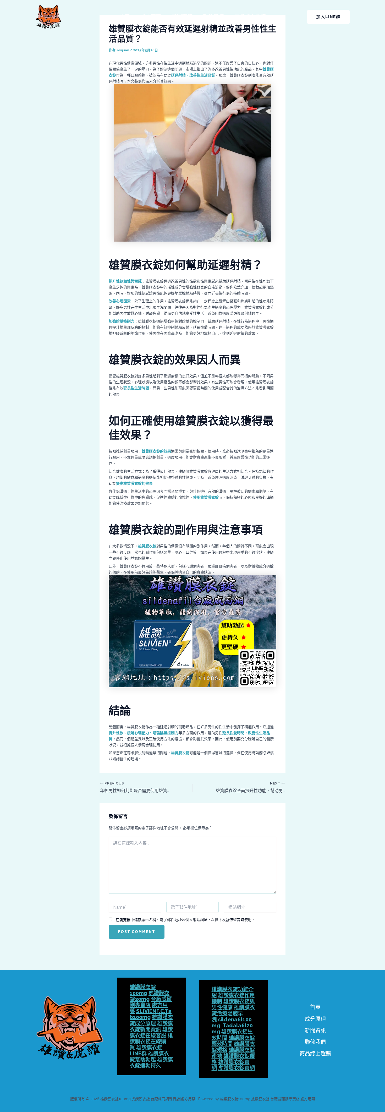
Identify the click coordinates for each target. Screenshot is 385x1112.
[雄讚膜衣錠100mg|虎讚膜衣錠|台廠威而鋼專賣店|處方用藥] (48, 16)
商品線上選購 (250, 17)
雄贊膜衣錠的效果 (156, 451)
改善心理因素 (120, 301)
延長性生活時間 (136, 388)
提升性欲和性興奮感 (125, 281)
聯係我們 (213, 17)
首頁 (124, 17)
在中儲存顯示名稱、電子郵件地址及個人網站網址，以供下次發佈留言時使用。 (185, 920)
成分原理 (150, 17)
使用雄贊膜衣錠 (206, 497)
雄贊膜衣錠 (147, 546)
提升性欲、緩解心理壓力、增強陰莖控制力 (143, 733)
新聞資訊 (182, 17)
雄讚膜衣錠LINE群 (146, 1050)
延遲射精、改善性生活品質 (193, 75)
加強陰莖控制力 (121, 321)
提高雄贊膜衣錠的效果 (134, 483)
